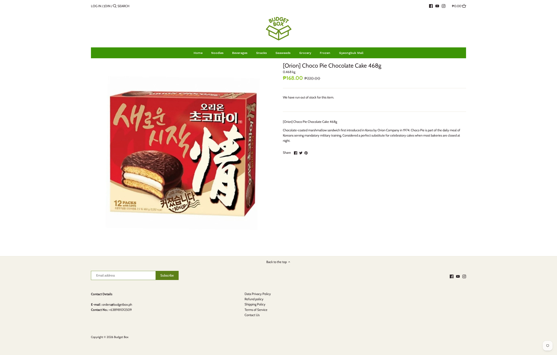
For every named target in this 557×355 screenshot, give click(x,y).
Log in (96, 6)
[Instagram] (443, 6)
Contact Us (252, 315)
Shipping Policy (255, 304)
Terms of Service (256, 310)
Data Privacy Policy (258, 294)
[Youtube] (437, 6)
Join (107, 6)
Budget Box (121, 337)
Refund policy (254, 299)
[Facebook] (431, 6)
